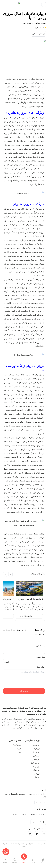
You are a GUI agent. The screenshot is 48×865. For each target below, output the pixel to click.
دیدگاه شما (41, 667)
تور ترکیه (36, 766)
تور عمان (36, 770)
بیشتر (5, 862)
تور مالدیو (36, 759)
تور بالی (37, 777)
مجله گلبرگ (16, 745)
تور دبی (37, 774)
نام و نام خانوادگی (38, 634)
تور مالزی (36, 756)
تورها (19, 749)
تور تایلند (36, 749)
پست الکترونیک (39, 646)
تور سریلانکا (35, 763)
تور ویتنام (36, 745)
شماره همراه (40, 657)
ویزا (19, 752)
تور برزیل (36, 752)
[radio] (14, 630)
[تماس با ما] (5, 851)
